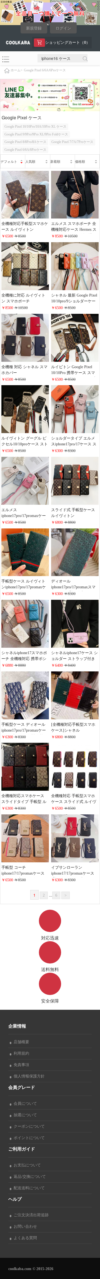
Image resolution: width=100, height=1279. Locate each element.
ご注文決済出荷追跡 (30, 1215)
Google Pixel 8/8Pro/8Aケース (25, 142)
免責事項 (20, 1065)
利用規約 (20, 1053)
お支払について (26, 1165)
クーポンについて (28, 1126)
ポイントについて (28, 1138)
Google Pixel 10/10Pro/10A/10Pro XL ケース (35, 126)
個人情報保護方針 (28, 1076)
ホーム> (16, 70)
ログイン (63, 28)
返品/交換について (28, 1176)
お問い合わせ (24, 1226)
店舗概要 (20, 1042)
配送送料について (28, 1188)
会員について (24, 1103)
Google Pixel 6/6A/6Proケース (45, 70)
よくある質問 (24, 1238)
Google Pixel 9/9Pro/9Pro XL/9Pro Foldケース (36, 134)
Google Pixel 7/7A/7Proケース (72, 142)
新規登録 (34, 28)
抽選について (24, 1115)
